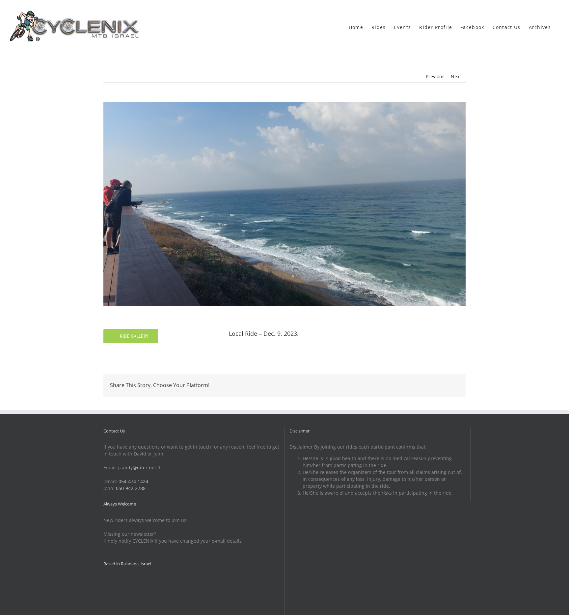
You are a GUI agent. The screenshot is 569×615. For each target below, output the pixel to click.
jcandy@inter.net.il (139, 467)
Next (456, 76)
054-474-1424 (133, 481)
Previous (435, 76)
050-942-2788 (131, 488)
